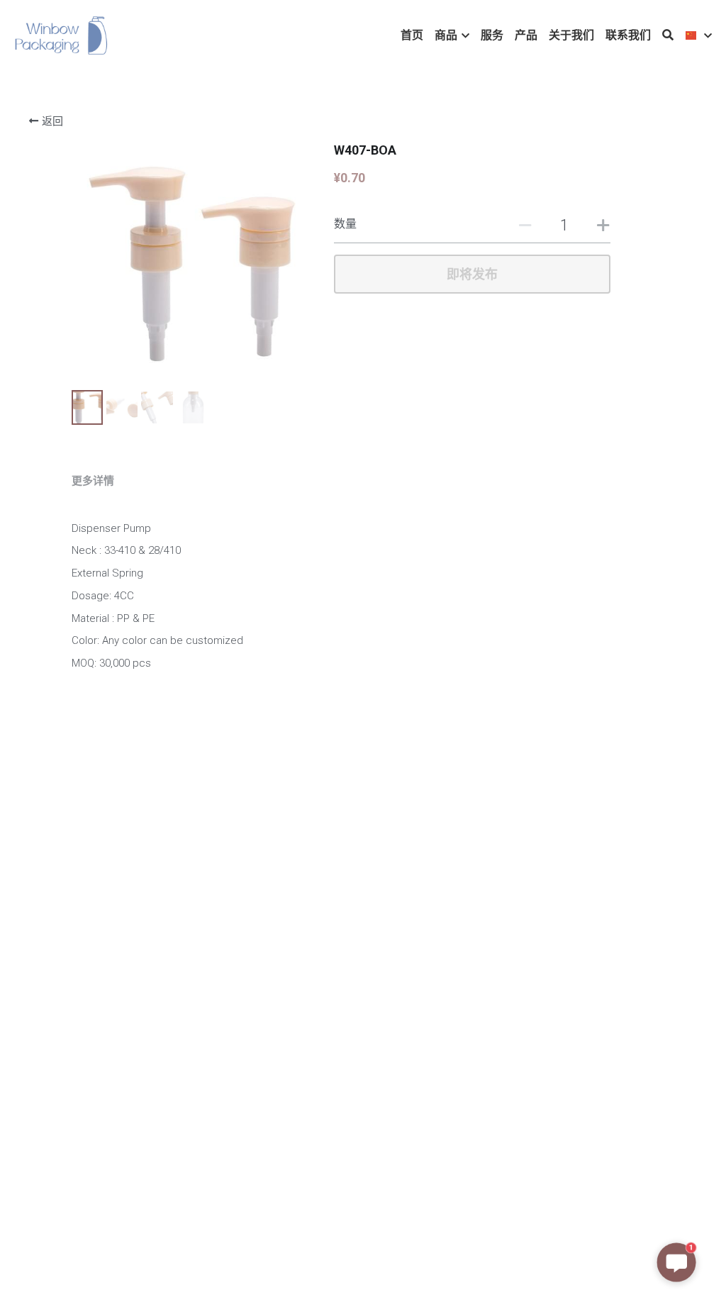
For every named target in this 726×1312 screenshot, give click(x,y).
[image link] (61, 34)
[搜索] (668, 35)
